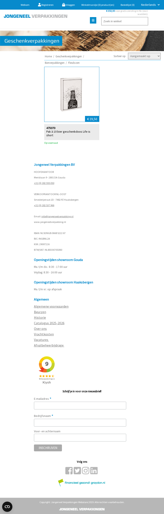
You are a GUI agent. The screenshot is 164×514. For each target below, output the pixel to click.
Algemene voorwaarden (51, 306)
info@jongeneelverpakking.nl (57, 216)
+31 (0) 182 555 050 (44, 183)
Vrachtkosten (44, 334)
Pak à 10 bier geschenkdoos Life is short (68, 133)
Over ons (40, 328)
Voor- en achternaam (47, 431)
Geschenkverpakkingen (69, 56)
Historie (40, 317)
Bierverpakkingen (54, 63)
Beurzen (40, 312)
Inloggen (70, 4)
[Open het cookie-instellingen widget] (7, 507)
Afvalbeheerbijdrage (49, 345)
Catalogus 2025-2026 (49, 323)
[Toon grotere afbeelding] (71, 94)
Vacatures (41, 340)
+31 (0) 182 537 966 (44, 205)
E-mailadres (42, 398)
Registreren (47, 4)
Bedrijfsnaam (43, 415)
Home (48, 56)
